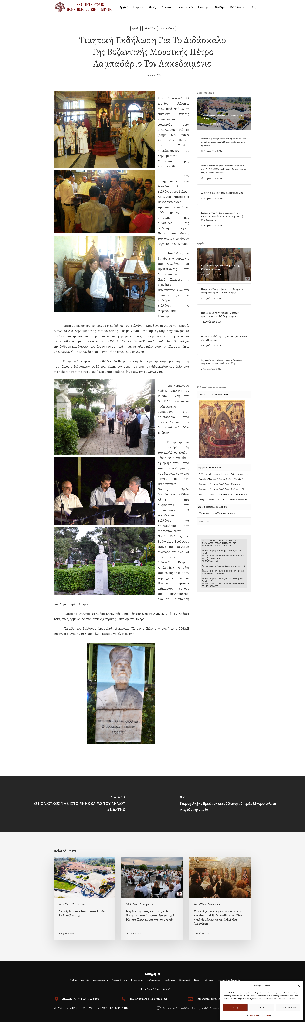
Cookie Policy (255, 1015)
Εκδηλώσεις (153, 980)
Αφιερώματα (100, 980)
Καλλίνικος (235, 489)
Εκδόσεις (169, 980)
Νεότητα (208, 980)
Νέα (196, 980)
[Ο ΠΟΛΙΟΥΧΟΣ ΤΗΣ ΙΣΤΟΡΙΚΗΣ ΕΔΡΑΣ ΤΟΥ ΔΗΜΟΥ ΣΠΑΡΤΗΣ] (76, 804)
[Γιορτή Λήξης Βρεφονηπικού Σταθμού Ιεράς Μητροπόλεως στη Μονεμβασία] (228, 804)
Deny (261, 1007)
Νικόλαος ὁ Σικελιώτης (216, 499)
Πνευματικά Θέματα (228, 980)
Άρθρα (73, 980)
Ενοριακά (184, 980)
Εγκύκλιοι (137, 980)
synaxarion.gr (204, 521)
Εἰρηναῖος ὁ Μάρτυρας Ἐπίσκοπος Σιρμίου (215, 479)
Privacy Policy (266, 1015)
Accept (235, 1007)
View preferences (288, 1007)
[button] (298, 985)
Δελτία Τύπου (150, 28)
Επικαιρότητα (167, 28)
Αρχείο (135, 28)
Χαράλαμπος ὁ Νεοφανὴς (237, 499)
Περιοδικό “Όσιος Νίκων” (155, 989)
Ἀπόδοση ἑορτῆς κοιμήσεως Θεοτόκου (214, 474)
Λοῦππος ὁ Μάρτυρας (239, 474)
